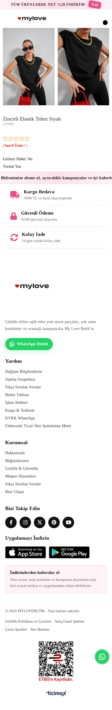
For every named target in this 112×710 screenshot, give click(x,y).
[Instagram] (25, 522)
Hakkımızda (15, 453)
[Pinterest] (54, 522)
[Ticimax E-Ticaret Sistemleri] (56, 694)
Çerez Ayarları (16, 629)
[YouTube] (68, 522)
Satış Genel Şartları (69, 621)
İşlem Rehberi (16, 402)
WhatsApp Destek (32, 344)
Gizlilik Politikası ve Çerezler (28, 621)
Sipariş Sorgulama (20, 379)
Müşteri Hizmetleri (20, 476)
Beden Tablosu (17, 395)
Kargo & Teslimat (19, 410)
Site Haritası (39, 629)
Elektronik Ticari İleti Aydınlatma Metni (38, 426)
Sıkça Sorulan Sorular (23, 387)
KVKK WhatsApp (20, 418)
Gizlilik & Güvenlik (21, 468)
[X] (39, 522)
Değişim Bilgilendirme (23, 371)
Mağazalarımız (17, 461)
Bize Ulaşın (14, 492)
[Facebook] (11, 522)
